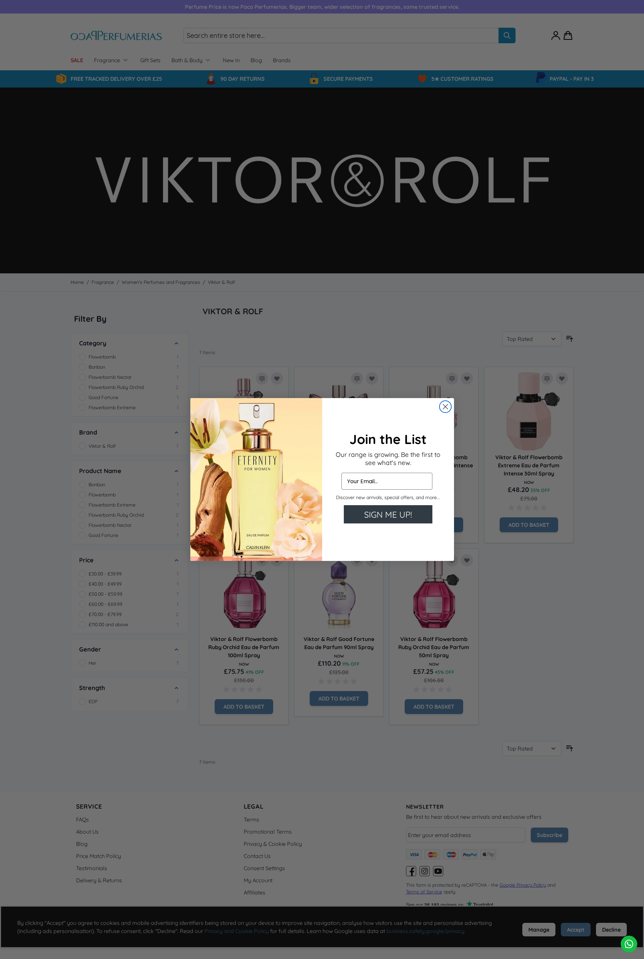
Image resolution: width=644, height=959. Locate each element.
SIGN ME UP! (388, 514)
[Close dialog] (445, 407)
